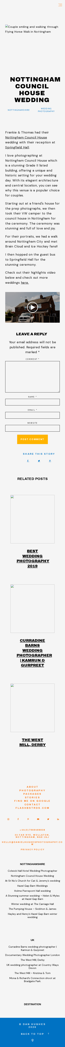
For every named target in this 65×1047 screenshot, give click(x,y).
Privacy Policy (33, 850)
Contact (33, 804)
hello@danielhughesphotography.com (32, 843)
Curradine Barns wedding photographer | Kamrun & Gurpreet (33, 652)
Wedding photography (46, 110)
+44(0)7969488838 (32, 830)
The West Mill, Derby (32, 742)
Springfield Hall (17, 147)
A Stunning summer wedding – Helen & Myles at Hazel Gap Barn (33, 897)
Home (7, 14)
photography (32, 790)
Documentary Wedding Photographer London (32, 955)
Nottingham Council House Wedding (32, 875)
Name (32, 397)
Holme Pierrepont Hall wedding (32, 890)
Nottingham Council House (26, 137)
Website (32, 423)
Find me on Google (32, 801)
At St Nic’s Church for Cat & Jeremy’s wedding (32, 880)
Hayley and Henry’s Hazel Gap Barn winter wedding (32, 915)
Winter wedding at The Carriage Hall (32, 904)
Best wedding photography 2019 (33, 558)
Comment (32, 359)
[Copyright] (32, 1040)
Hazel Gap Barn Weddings (32, 885)
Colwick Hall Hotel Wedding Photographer (32, 870)
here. (25, 283)
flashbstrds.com (32, 808)
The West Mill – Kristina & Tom (32, 973)
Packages (32, 794)
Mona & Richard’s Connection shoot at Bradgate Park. (32, 979)
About (32, 786)
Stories (32, 797)
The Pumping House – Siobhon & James (32, 908)
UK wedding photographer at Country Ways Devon (32, 966)
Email (32, 410)
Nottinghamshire (19, 110)
